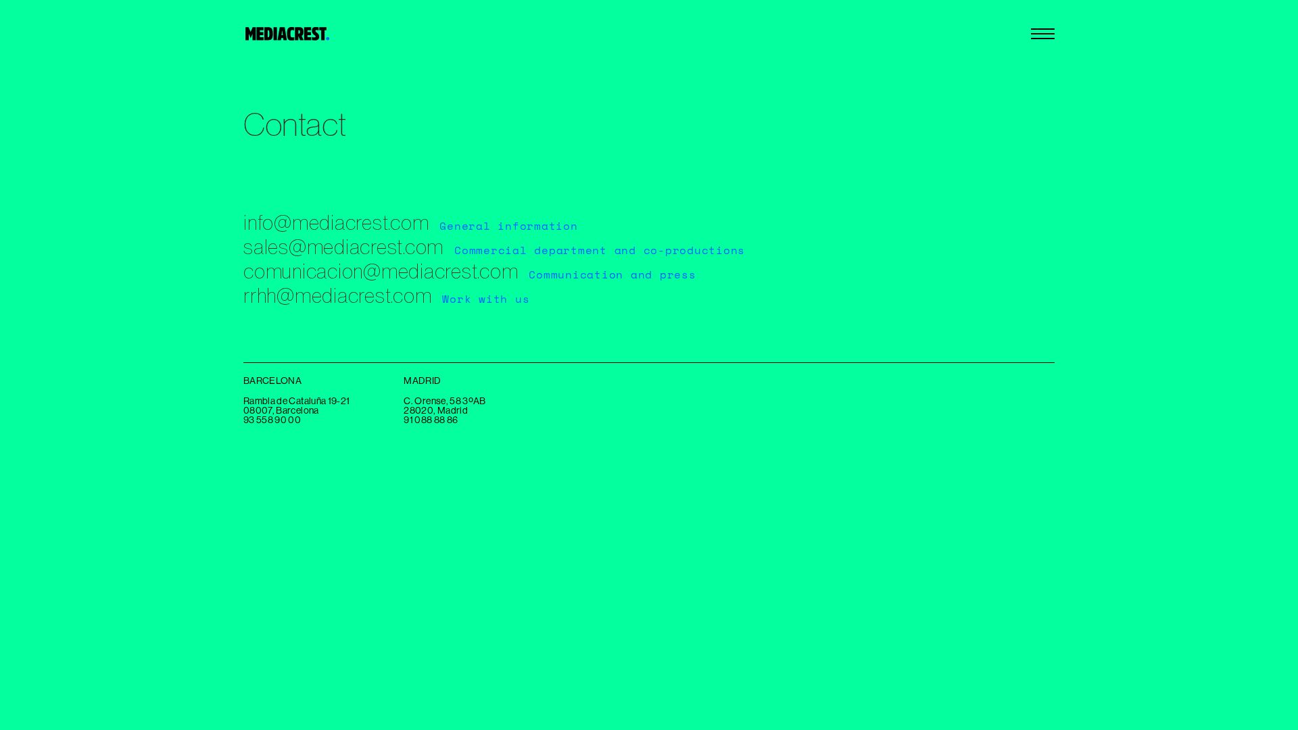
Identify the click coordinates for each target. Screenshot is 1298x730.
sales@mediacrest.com (343, 247)
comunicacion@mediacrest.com (380, 271)
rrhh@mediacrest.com (337, 296)
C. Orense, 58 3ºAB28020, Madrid (444, 406)
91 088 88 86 (431, 420)
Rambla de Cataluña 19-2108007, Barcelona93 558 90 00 (296, 411)
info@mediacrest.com (336, 223)
